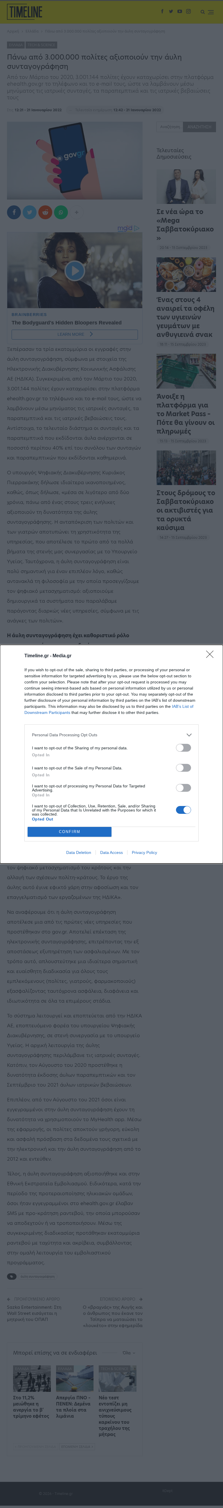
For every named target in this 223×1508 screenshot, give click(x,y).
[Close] (211, 656)
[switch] (183, 748)
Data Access (111, 852)
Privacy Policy (144, 852)
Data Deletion (78, 852)
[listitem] (111, 735)
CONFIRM (69, 832)
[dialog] (111, 754)
